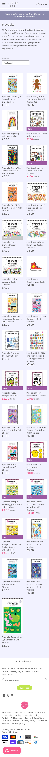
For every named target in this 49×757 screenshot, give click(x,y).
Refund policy (18, 723)
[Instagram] (12, 695)
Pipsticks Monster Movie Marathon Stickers (35, 171)
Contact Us (19, 712)
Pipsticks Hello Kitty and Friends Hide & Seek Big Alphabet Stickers (36, 357)
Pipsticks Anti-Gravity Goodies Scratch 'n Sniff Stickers (34, 585)
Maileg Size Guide (23, 715)
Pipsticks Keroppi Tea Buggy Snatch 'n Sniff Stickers (12, 504)
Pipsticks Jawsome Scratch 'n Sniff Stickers (11, 584)
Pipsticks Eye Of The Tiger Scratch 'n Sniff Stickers (12, 208)
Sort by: (5, 58)
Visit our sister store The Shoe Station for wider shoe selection (25, 15)
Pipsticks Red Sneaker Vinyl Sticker (36, 280)
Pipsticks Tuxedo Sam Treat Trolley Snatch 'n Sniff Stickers (35, 505)
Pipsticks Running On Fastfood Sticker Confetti (36, 208)
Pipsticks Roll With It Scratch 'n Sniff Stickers (11, 467)
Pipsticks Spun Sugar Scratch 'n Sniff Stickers (36, 319)
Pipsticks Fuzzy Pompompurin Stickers (34, 467)
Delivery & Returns (10, 720)
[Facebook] (4, 695)
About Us (6, 712)
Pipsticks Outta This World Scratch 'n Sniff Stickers (11, 171)
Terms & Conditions (34, 718)
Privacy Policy (28, 720)
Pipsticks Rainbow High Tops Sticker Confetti (35, 245)
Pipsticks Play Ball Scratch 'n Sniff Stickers (35, 544)
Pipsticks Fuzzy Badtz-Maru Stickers (36, 394)
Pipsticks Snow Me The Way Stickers (10, 354)
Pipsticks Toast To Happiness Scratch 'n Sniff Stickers (12, 319)
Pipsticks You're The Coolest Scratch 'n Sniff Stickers (36, 430)
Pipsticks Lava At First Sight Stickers (37, 135)
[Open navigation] (4, 4)
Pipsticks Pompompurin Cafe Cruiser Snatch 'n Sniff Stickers (11, 545)
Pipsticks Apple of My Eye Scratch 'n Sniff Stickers (12, 640)
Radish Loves (24, 729)
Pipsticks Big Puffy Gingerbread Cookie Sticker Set (36, 99)
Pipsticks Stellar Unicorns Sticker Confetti (9, 282)
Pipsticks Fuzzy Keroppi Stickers (10, 394)
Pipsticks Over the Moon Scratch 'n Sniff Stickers (12, 430)
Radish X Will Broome (12, 718)
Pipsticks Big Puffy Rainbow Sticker (10, 135)
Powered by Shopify (11, 732)
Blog (37, 715)
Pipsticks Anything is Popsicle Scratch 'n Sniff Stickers (11, 99)
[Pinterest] (8, 695)
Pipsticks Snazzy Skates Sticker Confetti (10, 245)
